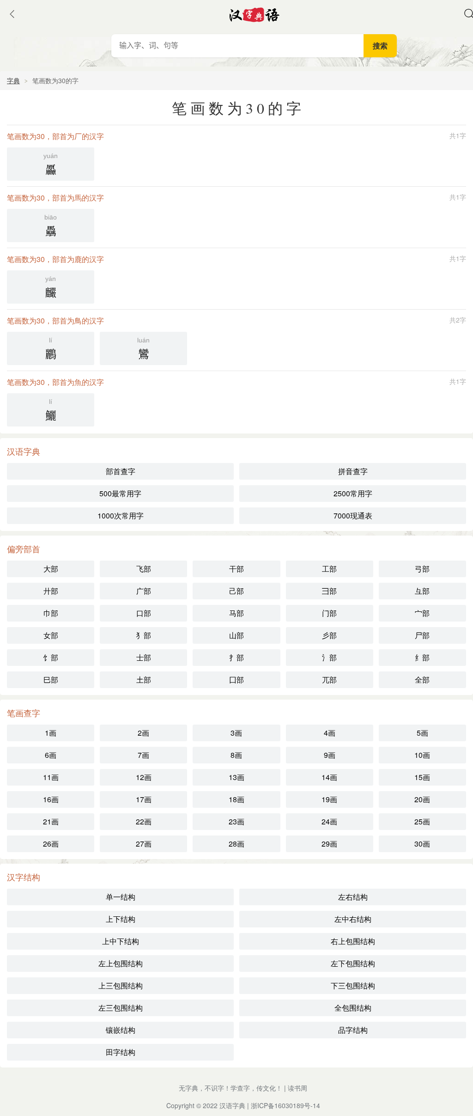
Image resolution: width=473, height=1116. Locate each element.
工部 (329, 568)
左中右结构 (352, 919)
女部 (50, 635)
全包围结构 (352, 1007)
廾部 (50, 590)
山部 (236, 635)
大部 (50, 568)
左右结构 (353, 896)
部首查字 (120, 471)
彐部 (329, 590)
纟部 (422, 657)
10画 (422, 755)
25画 (422, 821)
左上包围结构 (120, 963)
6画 (50, 755)
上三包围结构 (120, 985)
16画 (51, 799)
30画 (422, 843)
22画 (144, 821)
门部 (329, 613)
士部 (143, 657)
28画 (236, 843)
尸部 (422, 635)
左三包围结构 (120, 1007)
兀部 (329, 679)
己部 (236, 590)
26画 (51, 843)
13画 (236, 777)
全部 (422, 679)
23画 (236, 821)
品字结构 (353, 1030)
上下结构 (120, 919)
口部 (143, 613)
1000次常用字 (120, 515)
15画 (422, 777)
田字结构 (120, 1052)
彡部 (329, 635)
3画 (236, 732)
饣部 (50, 657)
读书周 (297, 1087)
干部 (236, 568)
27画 (144, 843)
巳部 (50, 679)
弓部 (422, 568)
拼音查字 (353, 471)
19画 (329, 799)
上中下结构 (120, 941)
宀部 (422, 613)
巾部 (50, 613)
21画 (51, 821)
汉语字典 (232, 1105)
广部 (143, 590)
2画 (143, 732)
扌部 (236, 657)
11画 (51, 777)
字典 (13, 80)
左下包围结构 (353, 963)
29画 (329, 843)
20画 (422, 799)
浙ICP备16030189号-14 (285, 1105)
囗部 (236, 679)
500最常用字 (120, 493)
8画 (236, 755)
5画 (422, 732)
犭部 (143, 635)
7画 (143, 755)
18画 (236, 799)
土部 (143, 679)
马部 (236, 613)
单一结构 (120, 896)
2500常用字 (353, 493)
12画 (144, 777)
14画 (329, 777)
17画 (144, 799)
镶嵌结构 (120, 1030)
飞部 (143, 568)
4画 (329, 732)
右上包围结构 (353, 941)
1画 (50, 732)
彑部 (422, 590)
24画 (329, 821)
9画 (329, 755)
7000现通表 (353, 515)
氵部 (329, 657)
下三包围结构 (353, 985)
